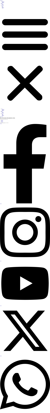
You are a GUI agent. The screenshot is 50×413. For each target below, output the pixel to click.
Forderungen (3, 2)
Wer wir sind (3, 1)
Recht (2, 6)
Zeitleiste (3, 5)
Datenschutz (2, 121)
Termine (1, 3)
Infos (1, 113)
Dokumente (3, 7)
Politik (1, 111)
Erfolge (2, 112)
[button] (25, 58)
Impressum (2, 120)
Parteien (2, 4)
